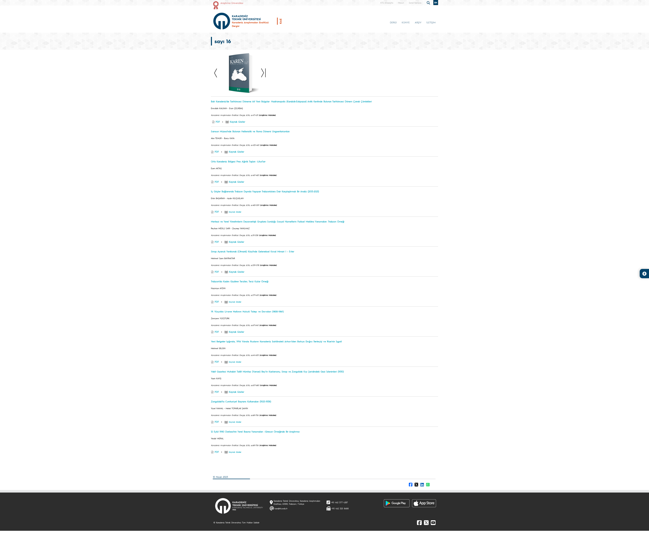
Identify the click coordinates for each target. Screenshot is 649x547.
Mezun (401, 2)
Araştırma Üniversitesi (231, 2)
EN (435, 2)
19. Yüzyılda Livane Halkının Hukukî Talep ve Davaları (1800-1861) (247, 311)
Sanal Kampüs (415, 2)
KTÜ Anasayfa (386, 2)
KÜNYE (406, 22)
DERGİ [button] (393, 22)
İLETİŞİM (431, 22)
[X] (426, 522)
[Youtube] (433, 522)
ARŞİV (418, 22)
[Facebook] (419, 522)
